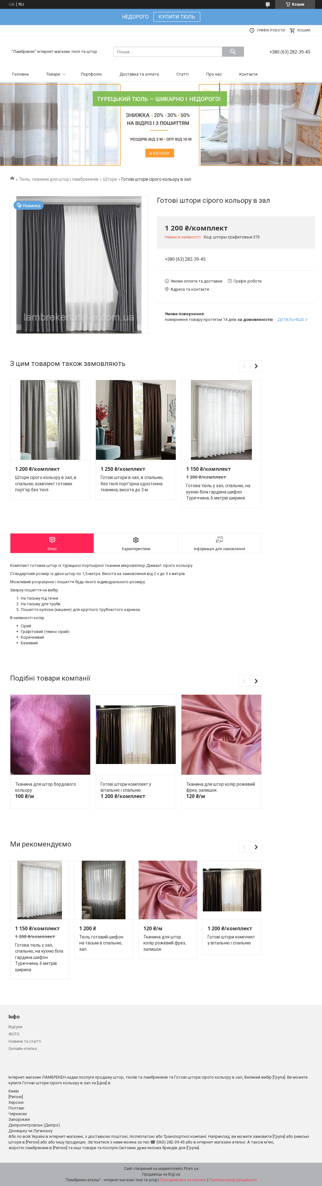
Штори (110, 179)
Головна (20, 74)
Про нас (214, 74)
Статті (182, 74)
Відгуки (15, 1026)
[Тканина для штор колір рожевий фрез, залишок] (221, 735)
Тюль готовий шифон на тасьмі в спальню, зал (101, 943)
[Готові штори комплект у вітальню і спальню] (135, 735)
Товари (53, 74)
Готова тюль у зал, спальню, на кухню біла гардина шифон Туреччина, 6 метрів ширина (218, 491)
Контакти (248, 74)
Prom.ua (191, 1168)
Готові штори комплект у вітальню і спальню (126, 787)
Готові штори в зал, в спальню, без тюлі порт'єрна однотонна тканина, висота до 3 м (132, 483)
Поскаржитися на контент (183, 1180)
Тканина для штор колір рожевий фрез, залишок (220, 787)
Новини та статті (24, 1041)
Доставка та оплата (139, 74)
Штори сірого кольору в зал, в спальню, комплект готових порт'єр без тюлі (45, 483)
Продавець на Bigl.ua (161, 1174)
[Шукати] (233, 52)
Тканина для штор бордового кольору (45, 787)
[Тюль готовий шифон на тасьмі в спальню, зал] (104, 890)
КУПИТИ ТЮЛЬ (176, 17)
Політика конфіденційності (233, 1180)
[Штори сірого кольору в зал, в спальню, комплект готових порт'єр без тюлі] (50, 420)
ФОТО (13, 1034)
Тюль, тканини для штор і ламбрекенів (58, 179)
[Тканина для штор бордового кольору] (50, 735)
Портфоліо (91, 74)
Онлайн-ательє (22, 1048)
